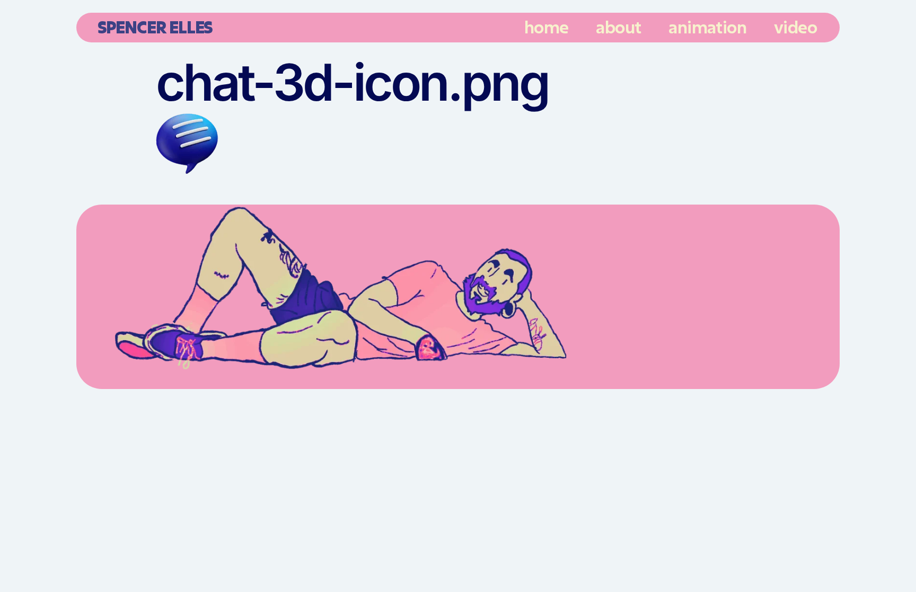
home (546, 27)
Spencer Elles (155, 27)
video (795, 27)
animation (707, 27)
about (618, 27)
